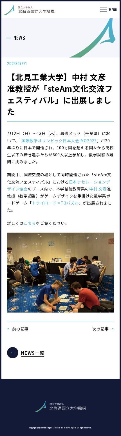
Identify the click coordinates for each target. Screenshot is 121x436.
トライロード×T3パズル (55, 203)
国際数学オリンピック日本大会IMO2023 (59, 140)
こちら (30, 223)
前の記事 (20, 329)
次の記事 (100, 329)
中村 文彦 (98, 189)
